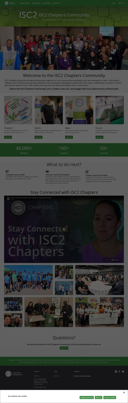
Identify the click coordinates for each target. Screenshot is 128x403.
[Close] (124, 392)
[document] (64, 396)
